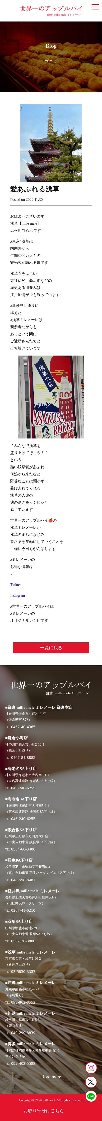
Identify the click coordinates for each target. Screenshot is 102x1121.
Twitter (15, 585)
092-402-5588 (23, 1063)
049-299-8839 (23, 1033)
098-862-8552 (23, 1002)
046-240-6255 (23, 788)
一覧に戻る (51, 647)
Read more (51, 1076)
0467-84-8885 (23, 757)
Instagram (17, 595)
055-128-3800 (23, 941)
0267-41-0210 (23, 910)
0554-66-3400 (23, 849)
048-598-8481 (23, 880)
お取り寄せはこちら (43, 1110)
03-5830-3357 (23, 971)
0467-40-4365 (23, 727)
